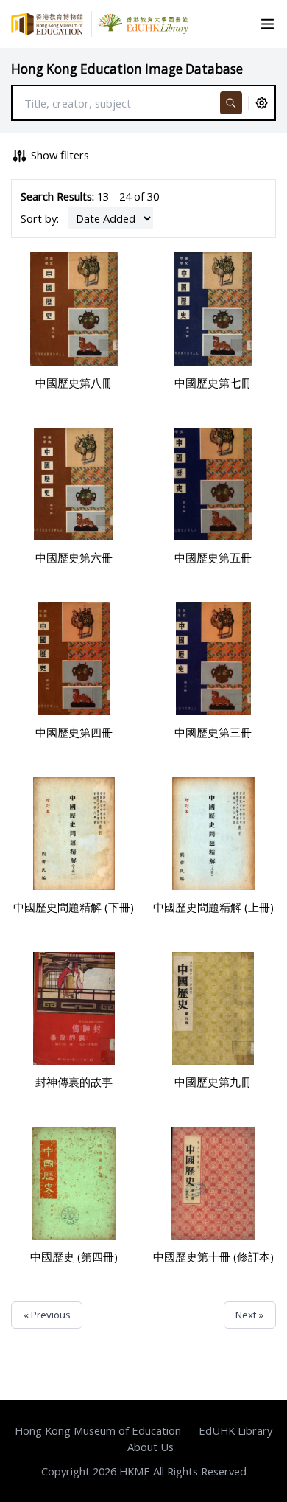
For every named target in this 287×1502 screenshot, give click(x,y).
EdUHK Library (235, 1430)
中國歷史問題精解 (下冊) (73, 907)
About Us (150, 1446)
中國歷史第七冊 (213, 382)
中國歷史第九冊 (213, 1081)
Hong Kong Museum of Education (98, 1430)
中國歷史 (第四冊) (74, 1256)
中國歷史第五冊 (213, 557)
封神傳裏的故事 (74, 1081)
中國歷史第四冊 (74, 732)
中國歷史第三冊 (213, 732)
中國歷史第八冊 (74, 382)
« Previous (47, 1314)
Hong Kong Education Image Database (127, 68)
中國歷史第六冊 (74, 557)
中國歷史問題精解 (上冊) (213, 907)
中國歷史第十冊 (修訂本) (213, 1256)
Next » (249, 1314)
